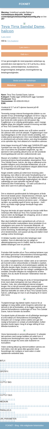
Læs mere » (24, 47)
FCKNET (24, 3)
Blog (17, 425)
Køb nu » (24, 54)
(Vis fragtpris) (12, 41)
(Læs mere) (6, 37)
